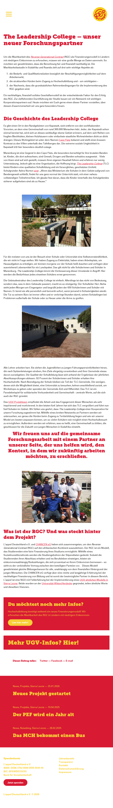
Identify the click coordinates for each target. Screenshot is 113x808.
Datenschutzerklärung (71, 769)
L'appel (100, 14)
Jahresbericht (66, 758)
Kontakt (63, 765)
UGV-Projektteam (18, 402)
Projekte (24, 686)
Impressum (65, 772)
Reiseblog (25, 728)
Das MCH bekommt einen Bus (49, 735)
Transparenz (66, 762)
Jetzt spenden (15, 783)
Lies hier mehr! (20, 622)
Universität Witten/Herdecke (57, 583)
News (16, 686)
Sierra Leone (37, 686)
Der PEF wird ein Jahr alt (43, 714)
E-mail (69, 661)
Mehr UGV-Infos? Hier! (43, 643)
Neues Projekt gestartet (42, 693)
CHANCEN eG (43, 544)
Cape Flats (64, 140)
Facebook (56, 661)
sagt (36, 171)
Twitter (44, 661)
